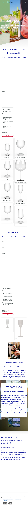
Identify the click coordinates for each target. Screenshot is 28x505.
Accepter (5, 503)
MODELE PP (4, 271)
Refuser (10, 503)
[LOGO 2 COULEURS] (2, 111)
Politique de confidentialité (8, 499)
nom (3, 62)
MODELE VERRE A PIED (6, 74)
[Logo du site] (7, 2)
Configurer (5, 500)
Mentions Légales (18, 499)
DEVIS (7, 135)
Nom (3, 241)
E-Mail (3, 68)
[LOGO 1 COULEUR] (2, 109)
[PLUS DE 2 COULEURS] (2, 114)
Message (4, 91)
